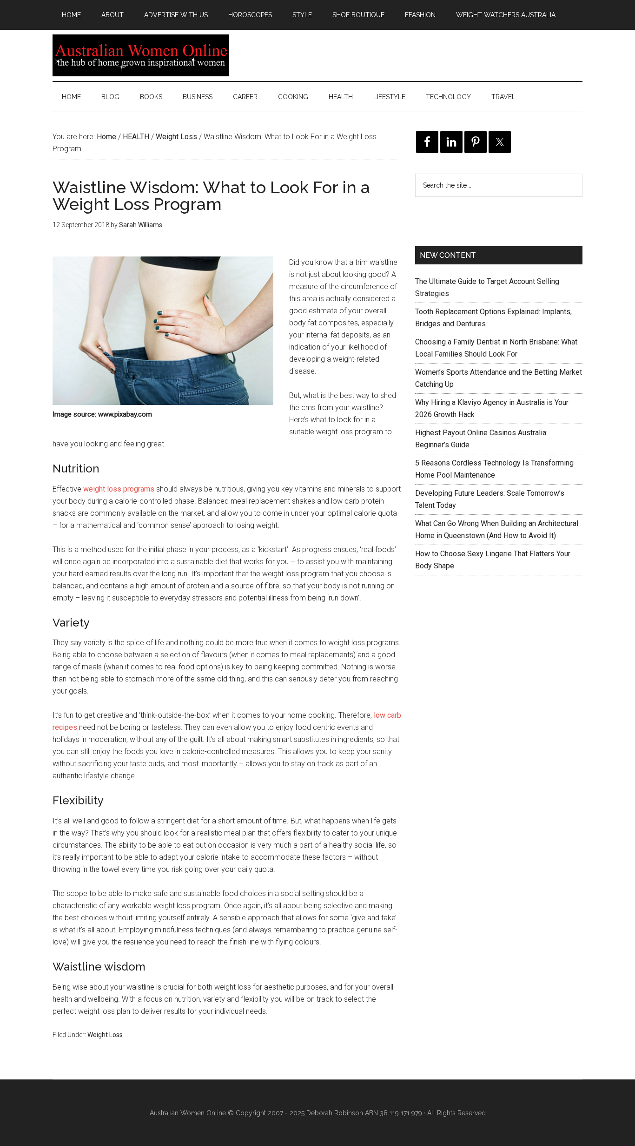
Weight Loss (105, 1034)
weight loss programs (118, 489)
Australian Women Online (141, 55)
